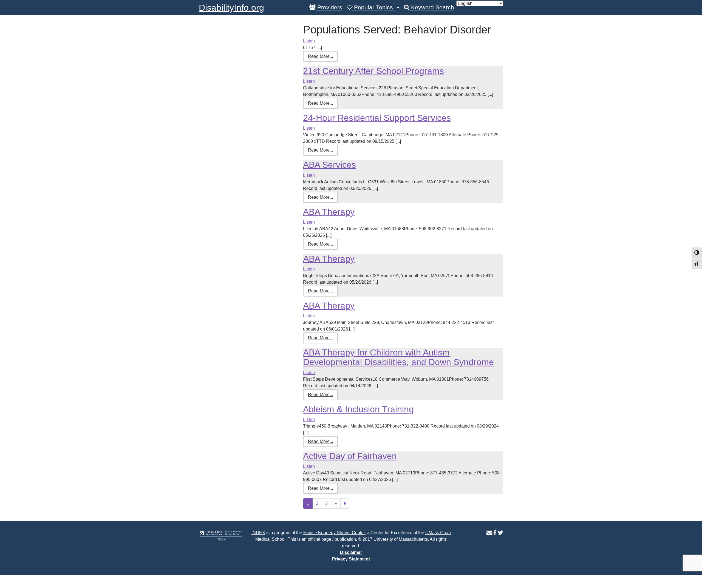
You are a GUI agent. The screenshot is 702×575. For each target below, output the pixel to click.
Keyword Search (431, 7)
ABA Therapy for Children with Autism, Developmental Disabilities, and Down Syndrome (398, 357)
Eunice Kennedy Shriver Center (334, 532)
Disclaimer (351, 552)
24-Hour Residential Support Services (377, 118)
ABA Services (329, 165)
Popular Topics (373, 7)
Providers (329, 7)
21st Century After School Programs (373, 71)
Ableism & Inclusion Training (358, 409)
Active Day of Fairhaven (350, 456)
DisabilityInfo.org (231, 8)
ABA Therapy (329, 212)
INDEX (258, 532)
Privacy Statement (351, 559)
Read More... (320, 56)
